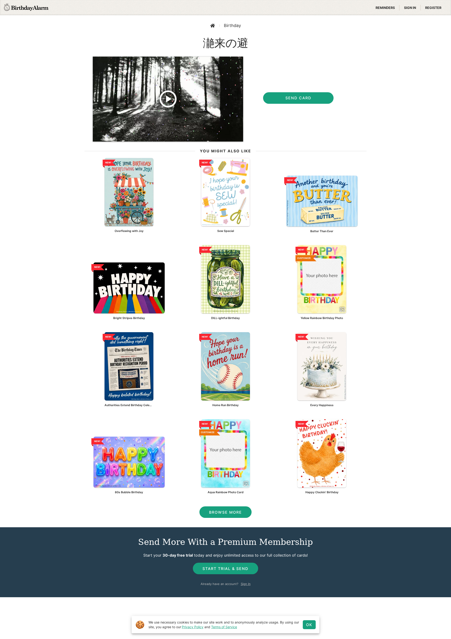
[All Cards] (212, 25)
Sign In (246, 584)
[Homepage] (26, 8)
